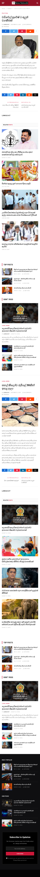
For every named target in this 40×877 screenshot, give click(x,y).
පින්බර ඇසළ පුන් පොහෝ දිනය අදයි (16, 183)
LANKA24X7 (6, 24)
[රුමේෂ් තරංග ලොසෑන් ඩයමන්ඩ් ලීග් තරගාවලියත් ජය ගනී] (7, 348)
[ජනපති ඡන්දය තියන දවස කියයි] (7, 290)
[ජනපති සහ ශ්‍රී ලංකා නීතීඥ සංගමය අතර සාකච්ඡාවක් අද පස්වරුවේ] (20, 139)
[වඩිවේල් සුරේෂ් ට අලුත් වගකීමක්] (20, 47)
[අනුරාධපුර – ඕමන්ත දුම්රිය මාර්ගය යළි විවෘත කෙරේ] (7, 281)
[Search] (37, 3)
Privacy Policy (16, 860)
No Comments (27, 24)
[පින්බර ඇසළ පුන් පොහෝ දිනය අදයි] (20, 171)
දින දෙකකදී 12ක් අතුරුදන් (11, 480)
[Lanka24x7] (20, 3)
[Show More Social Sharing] (36, 31)
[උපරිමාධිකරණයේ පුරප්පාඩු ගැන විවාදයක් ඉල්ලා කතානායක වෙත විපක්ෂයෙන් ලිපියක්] (20, 200)
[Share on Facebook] (6, 31)
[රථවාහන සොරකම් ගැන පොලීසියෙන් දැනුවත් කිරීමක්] (7, 367)
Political (5, 13)
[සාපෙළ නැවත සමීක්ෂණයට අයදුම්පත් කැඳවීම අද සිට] (20, 231)
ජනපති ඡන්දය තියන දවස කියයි (22, 288)
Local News (5, 381)
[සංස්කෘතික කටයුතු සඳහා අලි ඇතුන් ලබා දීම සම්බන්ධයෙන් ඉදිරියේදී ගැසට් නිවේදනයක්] (20, 609)
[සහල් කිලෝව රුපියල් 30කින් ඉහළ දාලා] (20, 415)
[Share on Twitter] (14, 31)
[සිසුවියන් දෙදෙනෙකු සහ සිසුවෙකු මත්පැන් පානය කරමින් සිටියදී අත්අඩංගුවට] (7, 271)
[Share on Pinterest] (22, 31)
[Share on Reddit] (30, 31)
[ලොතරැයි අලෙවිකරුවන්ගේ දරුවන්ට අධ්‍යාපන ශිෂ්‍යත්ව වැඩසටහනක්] (20, 313)
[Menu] (3, 3)
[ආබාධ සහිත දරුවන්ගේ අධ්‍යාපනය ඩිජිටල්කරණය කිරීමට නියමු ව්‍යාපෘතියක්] (7, 357)
